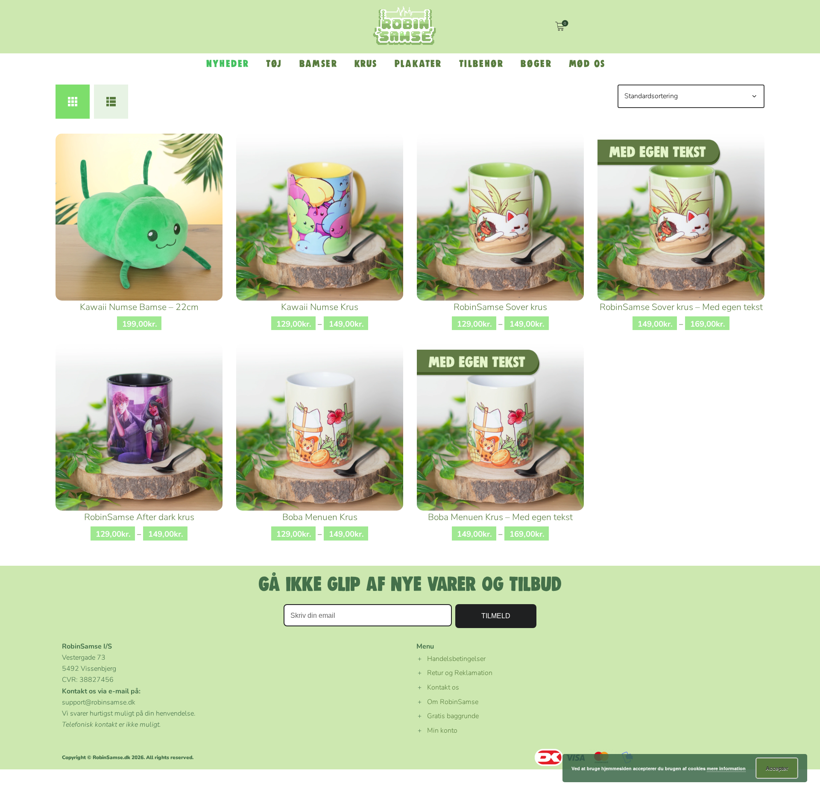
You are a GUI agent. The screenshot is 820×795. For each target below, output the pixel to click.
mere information (726, 768)
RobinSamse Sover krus (500, 307)
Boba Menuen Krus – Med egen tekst (500, 517)
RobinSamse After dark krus (139, 517)
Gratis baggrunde (453, 716)
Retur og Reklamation (459, 673)
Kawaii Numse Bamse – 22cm (139, 307)
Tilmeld (495, 616)
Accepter (777, 768)
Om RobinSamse (452, 702)
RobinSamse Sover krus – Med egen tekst (681, 307)
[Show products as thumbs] (73, 102)
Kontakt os (443, 687)
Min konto (442, 730)
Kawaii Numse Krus (319, 307)
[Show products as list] (111, 102)
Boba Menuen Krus (319, 517)
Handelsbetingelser (456, 658)
